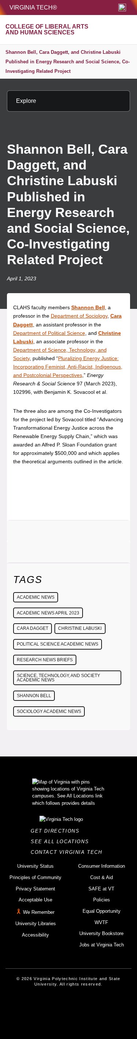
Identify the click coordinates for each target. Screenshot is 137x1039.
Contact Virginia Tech (68, 852)
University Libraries (35, 923)
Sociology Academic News (49, 711)
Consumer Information (101, 866)
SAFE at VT (101, 889)
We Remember (38, 912)
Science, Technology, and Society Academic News (58, 678)
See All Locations (62, 841)
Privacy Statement (35, 889)
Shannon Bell (34, 695)
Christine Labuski (80, 628)
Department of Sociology (79, 316)
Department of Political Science (49, 333)
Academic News (35, 597)
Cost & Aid (101, 877)
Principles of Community (35, 877)
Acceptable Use (35, 899)
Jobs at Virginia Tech (101, 945)
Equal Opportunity (102, 911)
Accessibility (35, 935)
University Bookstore (101, 933)
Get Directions (57, 831)
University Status (35, 866)
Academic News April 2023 (48, 613)
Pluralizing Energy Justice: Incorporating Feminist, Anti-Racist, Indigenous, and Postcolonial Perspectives (67, 366)
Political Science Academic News (57, 644)
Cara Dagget (32, 628)
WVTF (101, 922)
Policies (101, 899)
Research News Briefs (45, 659)
